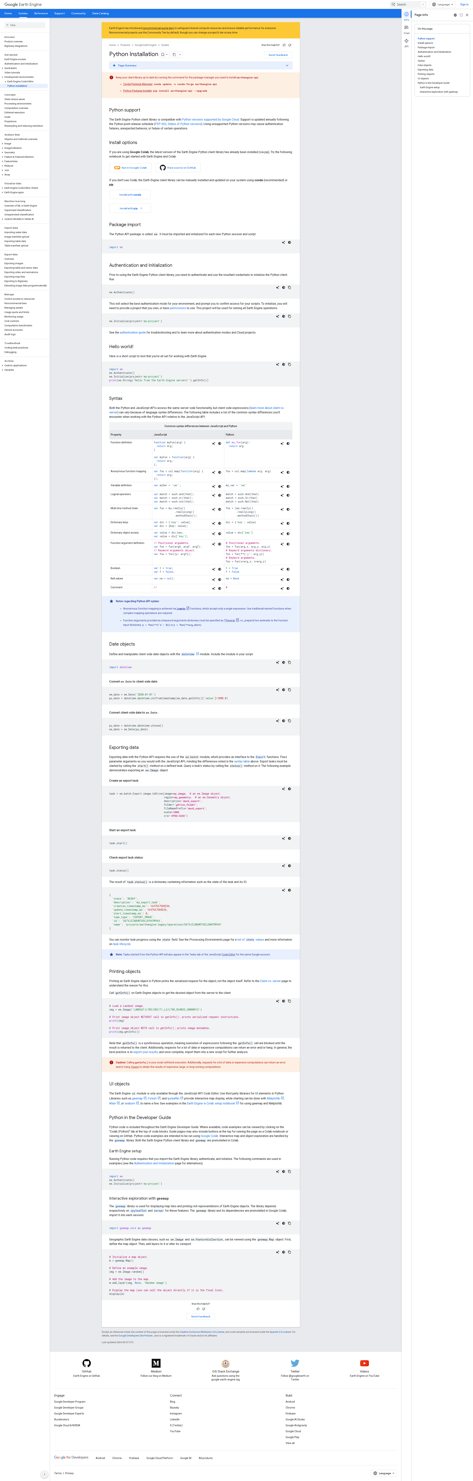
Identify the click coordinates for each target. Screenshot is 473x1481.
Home (8, 13)
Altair (112, 1103)
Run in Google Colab (134, 167)
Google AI (185, 1458)
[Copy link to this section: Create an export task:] (142, 780)
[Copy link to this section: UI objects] (133, 1084)
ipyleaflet (173, 1098)
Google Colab (209, 1136)
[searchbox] (24, 25)
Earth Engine (30, 4)
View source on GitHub (181, 167)
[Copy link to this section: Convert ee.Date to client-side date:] (161, 681)
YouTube (175, 1431)
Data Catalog (100, 13)
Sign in (464, 4)
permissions (178, 308)
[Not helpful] (289, 45)
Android (290, 1401)
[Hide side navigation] (44, 1474)
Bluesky (174, 1407)
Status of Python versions (184, 124)
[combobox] (408, 4)
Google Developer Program (70, 1401)
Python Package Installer (137, 90)
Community (78, 13)
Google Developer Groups (69, 1407)
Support (60, 13)
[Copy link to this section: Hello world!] (137, 347)
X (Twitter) (176, 1425)
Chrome (290, 1407)
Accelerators (61, 1419)
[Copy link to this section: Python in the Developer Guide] (174, 1118)
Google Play (292, 1437)
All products (206, 1458)
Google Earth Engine (145, 45)
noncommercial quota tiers (158, 28)
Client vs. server (270, 981)
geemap (137, 1098)
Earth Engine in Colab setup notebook (211, 1103)
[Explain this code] (284, 242)
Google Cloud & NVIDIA (67, 1425)
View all (290, 1443)
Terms (58, 1473)
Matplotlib (273, 1098)
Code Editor (228, 954)
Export (135, 1066)
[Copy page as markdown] (174, 54)
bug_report (455, 15)
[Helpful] (284, 45)
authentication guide (133, 332)
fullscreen (461, 15)
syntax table (242, 761)
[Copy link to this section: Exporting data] (142, 748)
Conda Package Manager (138, 84)
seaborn (130, 1103)
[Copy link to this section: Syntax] (126, 399)
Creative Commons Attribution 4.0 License (202, 1332)
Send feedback (278, 55)
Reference (41, 13)
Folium (152, 1098)
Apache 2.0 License (280, 1332)
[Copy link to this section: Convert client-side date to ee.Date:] (162, 712)
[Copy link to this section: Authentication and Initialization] (176, 265)
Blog (172, 1401)
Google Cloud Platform (160, 1458)
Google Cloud (293, 1431)
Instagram (176, 1413)
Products (125, 45)
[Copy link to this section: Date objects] (138, 644)
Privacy (69, 1473)
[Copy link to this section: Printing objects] (144, 972)
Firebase (291, 1413)
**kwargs (229, 620)
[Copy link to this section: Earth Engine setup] (145, 1151)
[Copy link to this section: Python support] (144, 110)
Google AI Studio (295, 1419)
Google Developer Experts (69, 1413)
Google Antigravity (296, 1425)
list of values (250, 939)
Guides (23, 13)
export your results (145, 1052)
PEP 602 (160, 124)
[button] (24, 68)
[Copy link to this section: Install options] (141, 143)
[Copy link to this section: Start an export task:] (140, 830)
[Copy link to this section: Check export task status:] (147, 857)
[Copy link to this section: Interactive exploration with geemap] (172, 1198)
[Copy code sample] (289, 287)
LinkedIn (175, 1419)
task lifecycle (121, 944)
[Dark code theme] (289, 242)
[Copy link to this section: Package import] (144, 225)
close (467, 15)
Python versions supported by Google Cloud (210, 119)
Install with (130, 194)
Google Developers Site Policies (135, 1335)
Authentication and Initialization (154, 1163)
